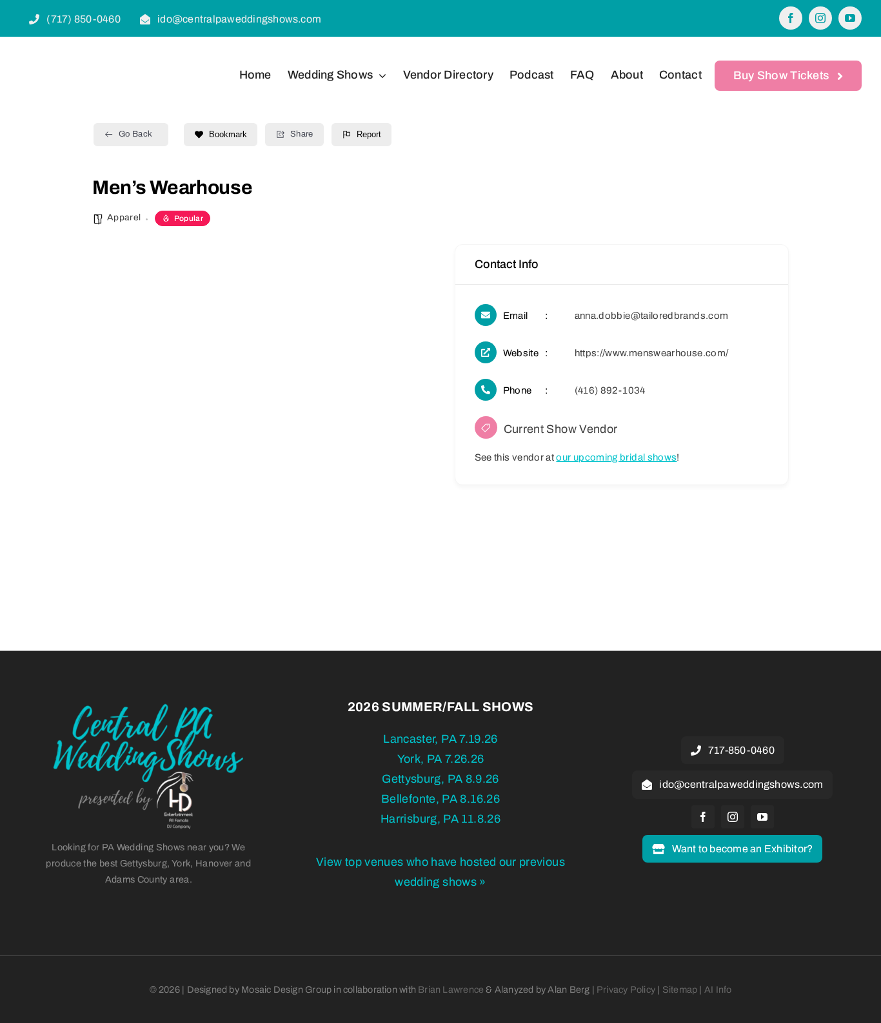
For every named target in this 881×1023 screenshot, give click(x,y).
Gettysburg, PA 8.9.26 (440, 778)
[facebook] (790, 18)
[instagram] (820, 18)
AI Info (718, 989)
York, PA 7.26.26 (440, 758)
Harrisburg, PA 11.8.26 (440, 818)
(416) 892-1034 (610, 390)
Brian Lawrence (451, 989)
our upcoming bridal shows (616, 457)
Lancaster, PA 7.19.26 (440, 738)
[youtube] (850, 18)
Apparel (124, 217)
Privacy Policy (626, 989)
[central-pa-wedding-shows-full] (148, 708)
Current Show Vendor (561, 429)
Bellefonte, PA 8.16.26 (440, 798)
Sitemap (680, 989)
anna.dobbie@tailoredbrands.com (652, 316)
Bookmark (228, 134)
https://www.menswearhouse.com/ (652, 353)
